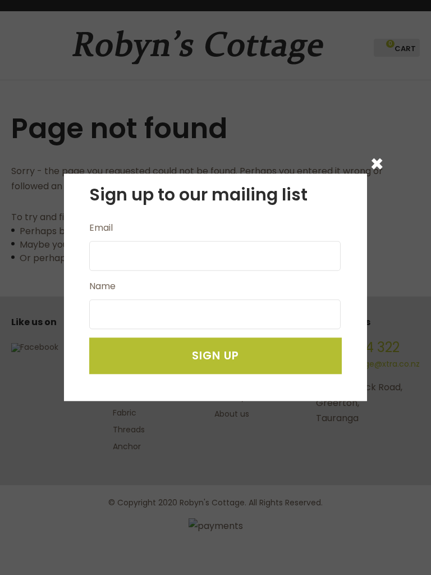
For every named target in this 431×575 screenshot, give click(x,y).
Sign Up (215, 356)
